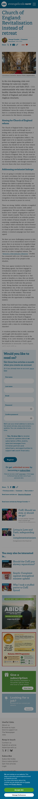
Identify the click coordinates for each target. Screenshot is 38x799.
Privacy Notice (17, 784)
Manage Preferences (19, 795)
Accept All (19, 790)
